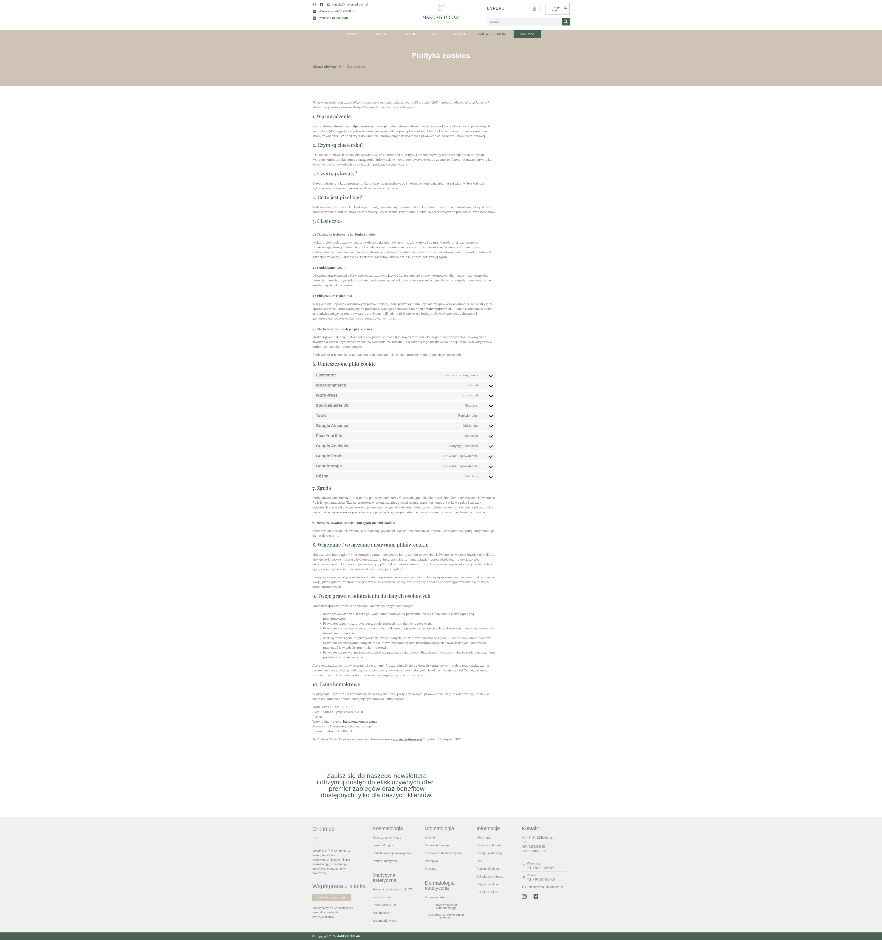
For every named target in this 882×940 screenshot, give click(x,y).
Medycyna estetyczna (384, 877)
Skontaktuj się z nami (331, 897)
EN (489, 8)
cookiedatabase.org (407, 739)
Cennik (411, 34)
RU (501, 8)
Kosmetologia (388, 828)
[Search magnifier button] (566, 21)
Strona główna (324, 66)
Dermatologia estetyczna (440, 885)
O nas (352, 34)
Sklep (525, 34)
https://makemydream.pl (369, 126)
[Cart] (534, 9)
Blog (433, 34)
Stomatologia (439, 828)
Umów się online (492, 34)
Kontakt (458, 34)
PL (495, 8)
